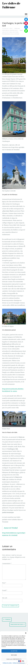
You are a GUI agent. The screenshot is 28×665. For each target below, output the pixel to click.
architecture (7, 32)
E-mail (4, 590)
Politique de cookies (7, 662)
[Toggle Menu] (26, 14)
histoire (15, 32)
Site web (4, 598)
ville (12, 34)
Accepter (14, 651)
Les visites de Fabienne (11, 5)
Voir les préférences (14, 659)
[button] (26, 633)
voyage (16, 34)
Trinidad (8, 619)
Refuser (14, 655)
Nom (4, 583)
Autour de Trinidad (11, 528)
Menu (3, 11)
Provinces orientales (10, 30)
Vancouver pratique (17, 624)
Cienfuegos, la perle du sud (13, 24)
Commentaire (6, 563)
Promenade (6, 34)
